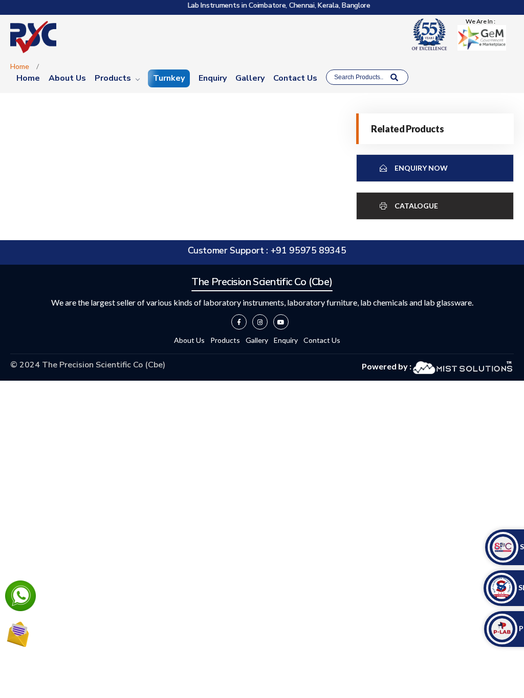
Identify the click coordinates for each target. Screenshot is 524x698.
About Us (67, 78)
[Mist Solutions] (462, 366)
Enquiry (213, 78)
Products (113, 78)
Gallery (250, 78)
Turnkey (169, 78)
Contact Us (295, 78)
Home (28, 78)
